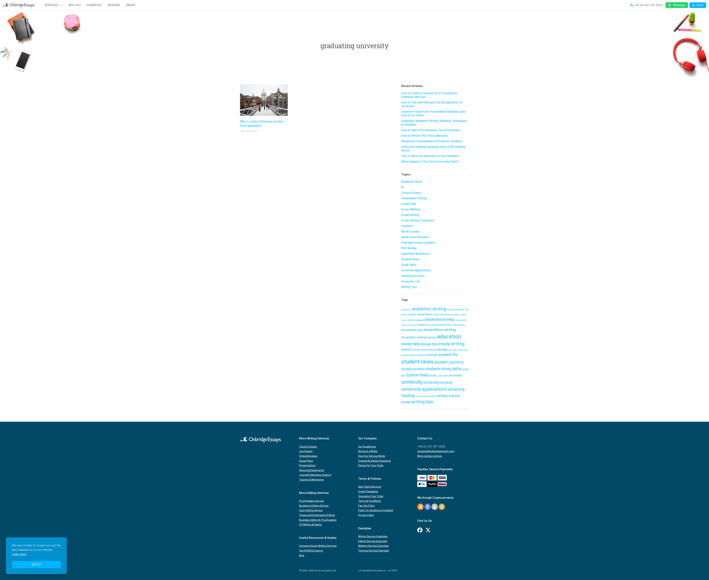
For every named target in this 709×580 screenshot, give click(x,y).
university (411, 382)
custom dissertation (419, 314)
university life (421, 396)
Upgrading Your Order (370, 496)
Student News (410, 259)
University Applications (416, 270)
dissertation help (439, 319)
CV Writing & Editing (310, 524)
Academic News (411, 181)
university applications (424, 389)
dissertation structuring (452, 325)
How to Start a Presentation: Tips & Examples (430, 130)
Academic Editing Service (314, 505)
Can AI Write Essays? (311, 550)
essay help (410, 344)
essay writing (452, 343)
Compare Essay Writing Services (318, 545)
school (421, 355)
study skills (451, 368)
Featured (407, 226)
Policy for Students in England (375, 510)
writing (432, 396)
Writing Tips (409, 287)
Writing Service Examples (373, 536)
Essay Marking (410, 209)
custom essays (415, 319)
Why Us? (74, 5)
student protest (412, 369)
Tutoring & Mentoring (311, 479)
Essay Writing (410, 215)
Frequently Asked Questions (374, 460)
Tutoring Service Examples (373, 550)
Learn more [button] (19, 554)
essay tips (429, 344)
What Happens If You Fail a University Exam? (430, 161)
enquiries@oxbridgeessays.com (435, 451)
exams (406, 349)
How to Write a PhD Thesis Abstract (424, 135)
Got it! (36, 564)
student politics (449, 362)
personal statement (458, 350)
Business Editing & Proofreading (317, 519)
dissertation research (428, 324)
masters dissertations (424, 349)
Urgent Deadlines (368, 491)
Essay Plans (306, 460)
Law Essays (306, 451)
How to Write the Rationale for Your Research (430, 156)
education (449, 336)
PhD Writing (409, 248)
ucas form (442, 375)
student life (448, 354)
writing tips (422, 401)
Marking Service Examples (373, 545)
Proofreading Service (311, 500)
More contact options (429, 456)
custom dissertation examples (446, 314)
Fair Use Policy (366, 505)
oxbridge (442, 349)
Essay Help (408, 204)
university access (438, 382)
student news (417, 362)
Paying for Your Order (370, 465)
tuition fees (417, 375)
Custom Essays (411, 193)
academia (406, 309)
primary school (409, 355)
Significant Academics (415, 253)
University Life (410, 281)
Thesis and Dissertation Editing (317, 515)
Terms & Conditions (369, 500)
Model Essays (410, 231)
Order (130, 5)
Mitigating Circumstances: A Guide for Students (431, 141)
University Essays (412, 276)
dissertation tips (411, 330)
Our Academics (367, 446)
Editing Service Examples (372, 541)
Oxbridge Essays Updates (418, 242)
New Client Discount (369, 486)
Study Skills (409, 265)
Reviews (114, 5)
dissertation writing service (419, 337)
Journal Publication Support (315, 474)
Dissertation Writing (414, 198)
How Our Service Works (371, 456)
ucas (432, 375)
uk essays (455, 375)
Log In (699, 5)
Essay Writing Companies (417, 220)
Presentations (307, 465)
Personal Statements (311, 470)
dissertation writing (439, 329)
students (433, 368)
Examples (94, 5)
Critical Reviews (308, 456)
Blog (301, 555)
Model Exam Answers (415, 237)
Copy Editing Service (311, 510)
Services (51, 5)
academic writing (429, 308)
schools (432, 355)
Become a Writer (368, 451)
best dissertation (456, 309)
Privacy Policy (366, 515)
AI (402, 187)
